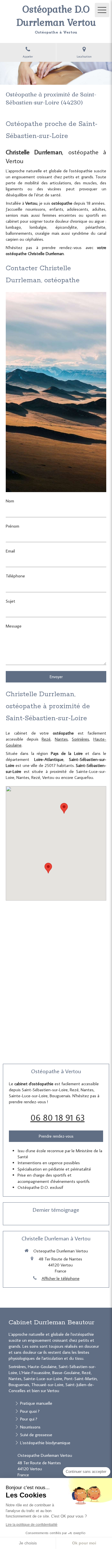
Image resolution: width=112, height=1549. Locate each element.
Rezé (46, 739)
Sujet (10, 601)
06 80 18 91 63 (57, 1117)
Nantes (61, 739)
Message (14, 626)
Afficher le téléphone (61, 1278)
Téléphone (15, 576)
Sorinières (80, 739)
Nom (10, 501)
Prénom (12, 526)
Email (10, 551)
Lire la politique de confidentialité (31, 1525)
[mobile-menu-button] (102, 10)
